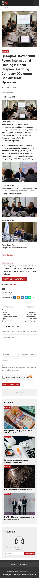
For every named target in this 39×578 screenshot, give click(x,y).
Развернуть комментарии (14, 279)
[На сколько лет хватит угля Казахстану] (19, 476)
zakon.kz (13, 284)
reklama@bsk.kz (8, 574)
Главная (12, 564)
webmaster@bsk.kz (30, 574)
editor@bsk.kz (18, 574)
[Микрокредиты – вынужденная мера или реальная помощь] (19, 417)
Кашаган (8, 289)
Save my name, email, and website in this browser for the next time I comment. (19, 369)
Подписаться (29, 553)
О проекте (23, 564)
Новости (5, 51)
